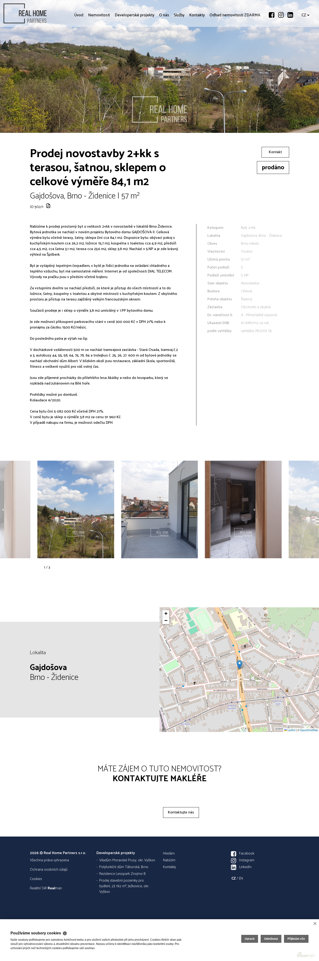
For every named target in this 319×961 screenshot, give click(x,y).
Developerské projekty (134, 42)
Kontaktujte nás (181, 812)
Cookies (36, 879)
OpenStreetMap (309, 730)
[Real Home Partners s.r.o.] (39, 13)
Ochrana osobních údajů (48, 869)
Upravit (250, 938)
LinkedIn (245, 867)
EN (241, 878)
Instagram (246, 860)
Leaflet (291, 730)
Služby (179, 42)
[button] (239, 665)
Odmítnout (271, 938)
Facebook (246, 853)
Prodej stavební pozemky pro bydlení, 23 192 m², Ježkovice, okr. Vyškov (124, 886)
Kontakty (197, 42)
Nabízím (169, 860)
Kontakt (275, 152)
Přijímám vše (296, 938)
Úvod (78, 42)
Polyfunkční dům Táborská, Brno (123, 867)
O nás (164, 42)
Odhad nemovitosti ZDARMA (234, 42)
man (55, 888)
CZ (303, 42)
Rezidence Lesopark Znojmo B (122, 874)
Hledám (169, 853)
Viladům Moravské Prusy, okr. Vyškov (127, 860)
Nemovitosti (99, 42)
